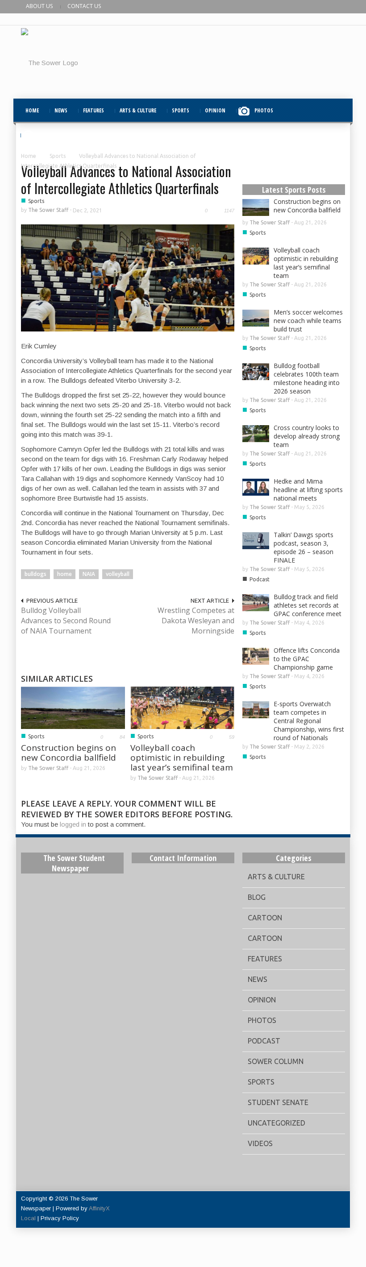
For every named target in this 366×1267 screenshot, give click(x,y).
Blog (257, 897)
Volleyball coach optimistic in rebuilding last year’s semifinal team (181, 757)
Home (28, 156)
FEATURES (93, 110)
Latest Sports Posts (294, 189)
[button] (336, 110)
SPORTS (180, 110)
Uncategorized (276, 1123)
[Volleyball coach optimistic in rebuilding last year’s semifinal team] (182, 707)
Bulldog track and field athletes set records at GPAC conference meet (307, 605)
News (257, 979)
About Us (39, 6)
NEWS (60, 110)
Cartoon (265, 918)
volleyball (117, 574)
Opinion (262, 1000)
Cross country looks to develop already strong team (307, 436)
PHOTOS (263, 110)
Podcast (260, 579)
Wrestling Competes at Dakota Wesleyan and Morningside (196, 620)
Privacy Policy (60, 1218)
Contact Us (84, 6)
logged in (73, 824)
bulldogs (35, 574)
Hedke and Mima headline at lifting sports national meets (308, 489)
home (64, 574)
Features (265, 959)
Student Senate (278, 1102)
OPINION (215, 110)
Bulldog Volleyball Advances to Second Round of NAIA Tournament (66, 620)
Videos (260, 1143)
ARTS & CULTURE (138, 110)
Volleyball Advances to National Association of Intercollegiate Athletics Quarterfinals (126, 179)
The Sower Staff (48, 210)
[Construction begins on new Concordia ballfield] (73, 707)
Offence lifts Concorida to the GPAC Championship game (307, 658)
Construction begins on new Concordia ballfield (68, 752)
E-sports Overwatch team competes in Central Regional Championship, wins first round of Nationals (309, 721)
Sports (58, 156)
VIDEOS (47, 135)
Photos (262, 1020)
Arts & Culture (276, 877)
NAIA (89, 574)
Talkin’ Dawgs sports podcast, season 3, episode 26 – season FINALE (303, 547)
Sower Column (276, 1061)
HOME (32, 110)
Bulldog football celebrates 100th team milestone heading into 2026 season (307, 378)
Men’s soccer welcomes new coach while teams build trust (308, 320)
